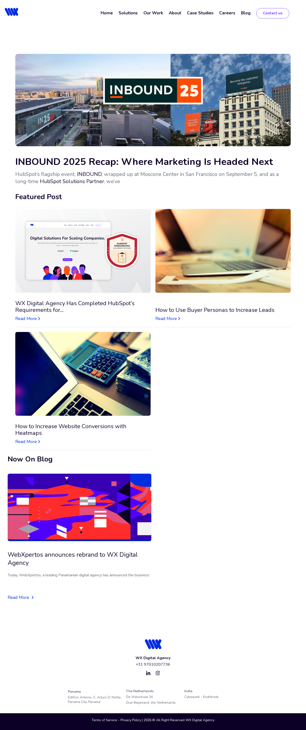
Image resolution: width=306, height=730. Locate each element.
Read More (26, 318)
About (175, 13)
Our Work (153, 13)
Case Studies (200, 13)
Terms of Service (104, 720)
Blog (246, 13)
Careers (227, 13)
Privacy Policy (131, 720)
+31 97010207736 (153, 664)
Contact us (273, 13)
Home (107, 13)
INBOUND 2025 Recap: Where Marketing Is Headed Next (144, 161)
